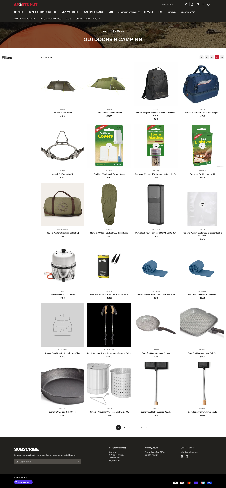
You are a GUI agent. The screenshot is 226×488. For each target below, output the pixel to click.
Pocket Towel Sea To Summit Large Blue (62, 353)
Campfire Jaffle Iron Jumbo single (202, 412)
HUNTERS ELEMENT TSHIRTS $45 (87, 18)
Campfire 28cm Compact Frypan (156, 353)
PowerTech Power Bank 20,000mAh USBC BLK (155, 233)
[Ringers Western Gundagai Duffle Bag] (62, 204)
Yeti (111, 12)
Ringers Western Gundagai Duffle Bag (62, 233)
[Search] (186, 4)
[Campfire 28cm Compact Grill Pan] (202, 325)
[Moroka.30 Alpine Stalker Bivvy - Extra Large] (109, 204)
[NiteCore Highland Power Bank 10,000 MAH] (109, 266)
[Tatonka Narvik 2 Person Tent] (109, 84)
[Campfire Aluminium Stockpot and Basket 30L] (109, 383)
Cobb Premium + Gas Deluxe (62, 294)
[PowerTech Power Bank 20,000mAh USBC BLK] (156, 204)
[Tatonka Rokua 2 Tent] (62, 84)
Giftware (148, 12)
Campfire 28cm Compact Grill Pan (202, 353)
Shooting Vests (188, 12)
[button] (208, 4)
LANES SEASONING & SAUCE (51, 18)
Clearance (173, 12)
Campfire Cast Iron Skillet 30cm (62, 412)
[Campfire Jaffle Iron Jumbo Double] (156, 383)
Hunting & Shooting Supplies (42, 12)
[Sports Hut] (26, 4)
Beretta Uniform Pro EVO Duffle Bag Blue (202, 113)
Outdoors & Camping (93, 12)
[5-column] (222, 57)
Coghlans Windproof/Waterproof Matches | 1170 (155, 174)
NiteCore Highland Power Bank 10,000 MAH (109, 294)
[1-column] (202, 57)
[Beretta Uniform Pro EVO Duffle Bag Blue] (202, 84)
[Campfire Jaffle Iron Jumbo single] (202, 383)
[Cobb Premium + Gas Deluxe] (62, 266)
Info (160, 12)
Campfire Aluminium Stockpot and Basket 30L (109, 412)
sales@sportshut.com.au (189, 452)
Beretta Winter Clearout (25, 18)
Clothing (18, 12)
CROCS (68, 18)
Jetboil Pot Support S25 (62, 174)
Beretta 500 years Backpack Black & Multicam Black (156, 114)
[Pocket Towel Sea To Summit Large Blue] (62, 325)
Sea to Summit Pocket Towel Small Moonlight (155, 294)
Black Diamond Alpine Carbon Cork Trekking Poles (109, 353)
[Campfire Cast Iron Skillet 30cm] (62, 383)
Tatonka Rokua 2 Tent (62, 113)
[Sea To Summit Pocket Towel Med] (202, 266)
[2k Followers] (182, 456)
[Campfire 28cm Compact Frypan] (156, 325)
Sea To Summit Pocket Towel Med (202, 294)
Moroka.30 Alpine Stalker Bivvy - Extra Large (109, 233)
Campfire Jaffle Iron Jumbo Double (156, 412)
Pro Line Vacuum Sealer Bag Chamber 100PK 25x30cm (202, 234)
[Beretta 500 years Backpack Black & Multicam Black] (156, 84)
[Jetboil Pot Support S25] (62, 146)
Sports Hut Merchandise (129, 12)
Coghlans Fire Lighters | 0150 (202, 174)
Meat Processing (70, 12)
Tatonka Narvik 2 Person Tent (109, 113)
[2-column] (207, 57)
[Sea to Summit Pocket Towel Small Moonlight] (156, 266)
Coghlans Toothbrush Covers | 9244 (109, 174)
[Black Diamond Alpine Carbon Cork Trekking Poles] (109, 325)
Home (104, 31)
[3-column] (212, 57)
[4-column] (217, 57)
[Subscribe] (78, 461)
